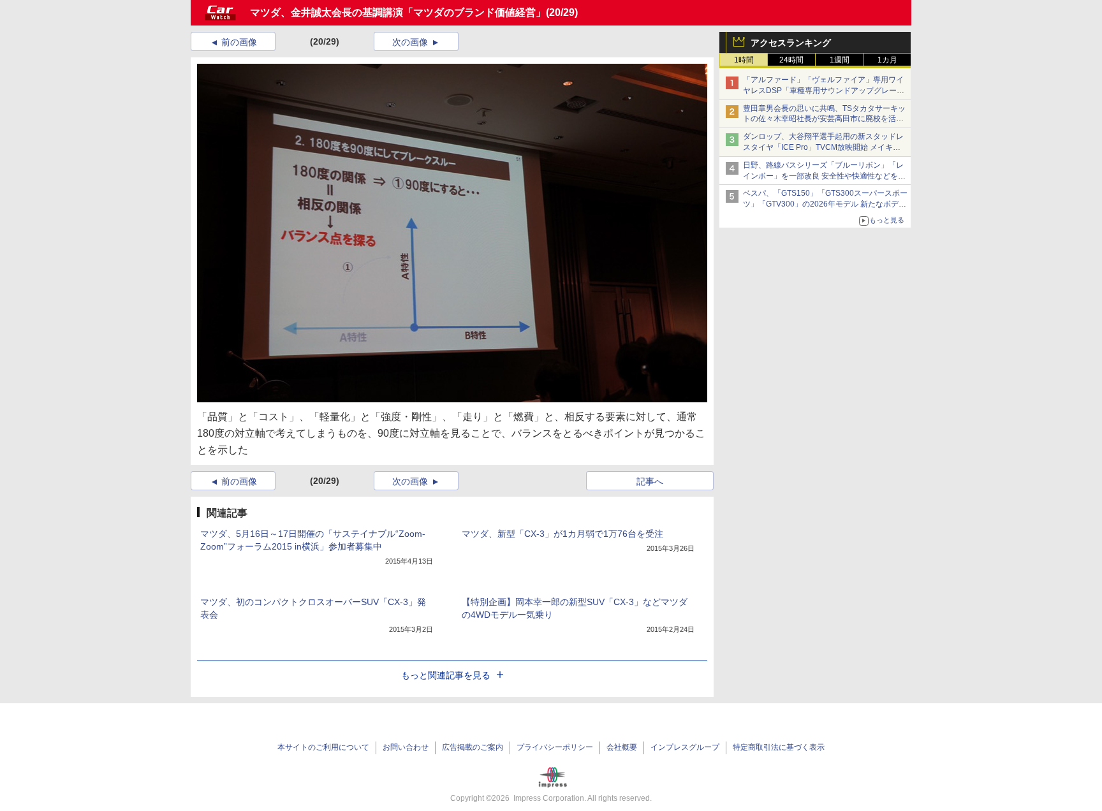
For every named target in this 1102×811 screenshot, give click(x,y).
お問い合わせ (406, 747)
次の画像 (410, 42)
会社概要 (621, 747)
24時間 (791, 59)
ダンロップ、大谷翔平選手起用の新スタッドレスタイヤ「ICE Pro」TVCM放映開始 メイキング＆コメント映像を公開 (823, 147)
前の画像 (239, 42)
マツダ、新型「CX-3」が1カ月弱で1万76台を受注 (562, 534)
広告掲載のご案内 (472, 747)
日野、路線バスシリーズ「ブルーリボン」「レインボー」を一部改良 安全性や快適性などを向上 (824, 176)
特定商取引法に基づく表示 (779, 747)
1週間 (839, 59)
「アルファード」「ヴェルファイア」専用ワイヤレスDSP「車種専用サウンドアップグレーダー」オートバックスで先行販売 (823, 90)
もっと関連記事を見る (445, 675)
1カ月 (887, 59)
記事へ (649, 481)
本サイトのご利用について (323, 747)
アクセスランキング (791, 43)
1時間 (744, 59)
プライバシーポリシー (555, 747)
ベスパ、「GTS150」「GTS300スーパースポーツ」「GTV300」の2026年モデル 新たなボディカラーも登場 (825, 204)
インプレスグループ (684, 747)
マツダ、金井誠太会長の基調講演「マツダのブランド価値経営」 (398, 12)
